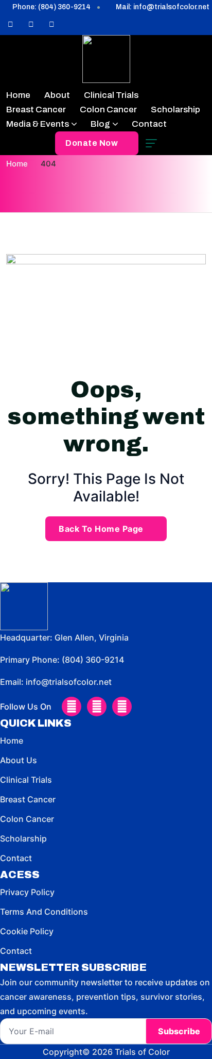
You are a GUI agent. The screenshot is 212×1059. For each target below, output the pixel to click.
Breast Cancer (36, 109)
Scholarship (175, 109)
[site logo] (106, 59)
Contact (149, 124)
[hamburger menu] (151, 143)
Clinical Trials (111, 95)
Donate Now (91, 143)
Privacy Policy (27, 892)
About (57, 95)
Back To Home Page (101, 529)
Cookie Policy (27, 931)
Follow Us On (25, 706)
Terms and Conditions (44, 911)
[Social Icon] (10, 24)
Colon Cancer (108, 109)
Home (18, 95)
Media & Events (37, 124)
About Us (18, 760)
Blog (100, 124)
